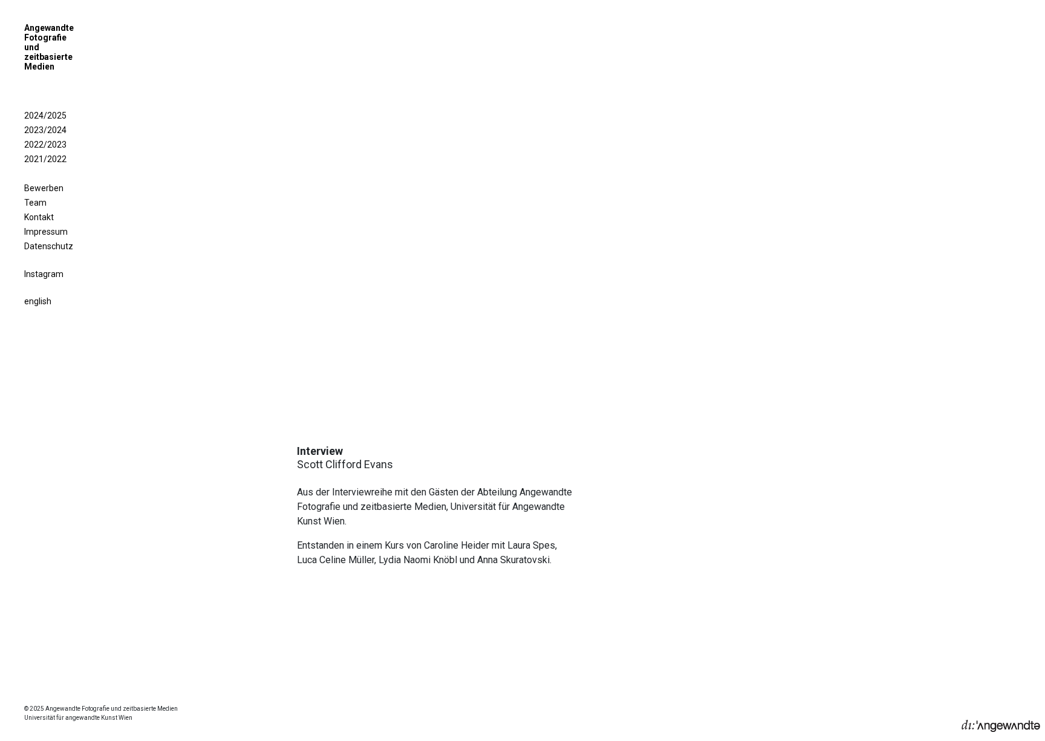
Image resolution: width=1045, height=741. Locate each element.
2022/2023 (45, 144)
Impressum (46, 232)
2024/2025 (45, 115)
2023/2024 (45, 130)
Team (35, 202)
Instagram (43, 274)
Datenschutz (48, 246)
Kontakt (39, 217)
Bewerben (43, 188)
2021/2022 (45, 159)
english (37, 301)
